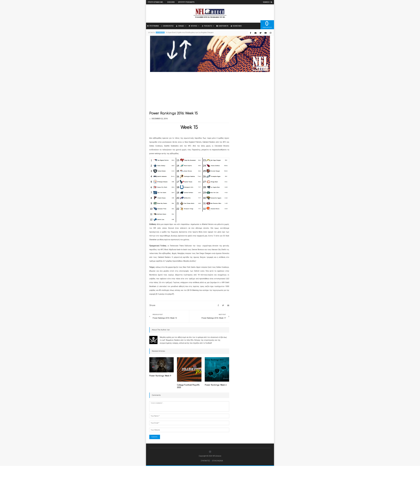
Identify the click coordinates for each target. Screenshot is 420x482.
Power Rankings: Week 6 (216, 385)
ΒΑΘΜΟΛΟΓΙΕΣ (168, 26)
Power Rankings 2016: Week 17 (213, 318)
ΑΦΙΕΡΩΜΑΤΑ (223, 26)
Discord (171, 2)
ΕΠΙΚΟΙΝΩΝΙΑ (217, 461)
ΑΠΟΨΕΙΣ (194, 26)
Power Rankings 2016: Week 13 (165, 318)
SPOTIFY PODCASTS (186, 2)
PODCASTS (208, 26)
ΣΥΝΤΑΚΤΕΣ (205, 461)
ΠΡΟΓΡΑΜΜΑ (154, 26)
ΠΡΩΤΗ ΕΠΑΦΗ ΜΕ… (156, 2)
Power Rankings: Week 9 (160, 376)
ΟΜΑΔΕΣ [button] (181, 26)
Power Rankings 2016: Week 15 (173, 113)
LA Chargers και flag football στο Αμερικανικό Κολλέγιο (185, 32)
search (266, 2)
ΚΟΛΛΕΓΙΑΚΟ (237, 26)
